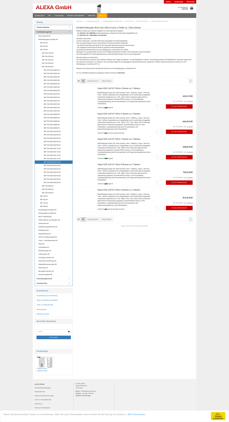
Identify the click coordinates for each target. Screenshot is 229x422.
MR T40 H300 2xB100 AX (52, 131)
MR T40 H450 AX (47, 193)
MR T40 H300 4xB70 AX (52, 101)
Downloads (39, 15)
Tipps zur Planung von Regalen (47, 300)
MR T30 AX (44, 46)
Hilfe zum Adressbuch (42, 408)
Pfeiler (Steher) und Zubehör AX (49, 220)
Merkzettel (190, 2)
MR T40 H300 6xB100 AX (52, 145)
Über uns (91, 15)
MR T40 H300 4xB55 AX (52, 77)
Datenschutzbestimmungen (44, 396)
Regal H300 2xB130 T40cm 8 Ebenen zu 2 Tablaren (119, 164)
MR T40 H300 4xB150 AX (52, 182)
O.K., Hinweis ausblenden (218, 416)
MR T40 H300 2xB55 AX (52, 70)
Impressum (38, 404)
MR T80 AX (44, 206)
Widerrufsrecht (40, 392)
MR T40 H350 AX (47, 186)
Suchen (168, 2)
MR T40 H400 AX (47, 189)
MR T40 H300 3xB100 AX (52, 135)
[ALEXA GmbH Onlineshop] (60, 8)
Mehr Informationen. (137, 414)
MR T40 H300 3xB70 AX (52, 97)
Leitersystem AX (44, 254)
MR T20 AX (44, 43)
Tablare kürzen (42, 371)
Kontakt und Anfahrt (75, 15)
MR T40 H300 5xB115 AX (52, 159)
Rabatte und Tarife (42, 314)
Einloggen (53, 337)
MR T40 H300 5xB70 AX (52, 104)
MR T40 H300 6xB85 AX (52, 128)
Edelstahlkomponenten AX (47, 264)
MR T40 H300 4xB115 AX (52, 155)
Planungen (59, 15)
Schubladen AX (43, 247)
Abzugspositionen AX (46, 271)
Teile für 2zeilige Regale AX (47, 237)
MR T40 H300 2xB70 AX (52, 94)
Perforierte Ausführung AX (47, 261)
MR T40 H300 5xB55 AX (52, 80)
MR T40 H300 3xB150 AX (52, 179)
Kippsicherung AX (44, 234)
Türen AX (41, 244)
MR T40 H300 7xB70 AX (52, 111)
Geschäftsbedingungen (43, 388)
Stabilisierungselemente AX (47, 227)
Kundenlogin (178, 2)
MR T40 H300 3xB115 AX (52, 152)
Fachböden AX (43, 223)
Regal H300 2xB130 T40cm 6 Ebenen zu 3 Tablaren (119, 114)
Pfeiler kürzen (42, 368)
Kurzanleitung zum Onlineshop (46, 295)
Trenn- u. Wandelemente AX (47, 240)
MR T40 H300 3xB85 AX (52, 118)
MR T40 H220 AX (47, 60)
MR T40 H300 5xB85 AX (52, 125)
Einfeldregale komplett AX (47, 210)
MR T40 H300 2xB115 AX (52, 148)
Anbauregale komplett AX (47, 213)
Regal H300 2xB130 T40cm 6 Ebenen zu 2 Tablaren (119, 88)
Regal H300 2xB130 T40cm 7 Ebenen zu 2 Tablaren (119, 139)
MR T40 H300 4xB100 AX (52, 138)
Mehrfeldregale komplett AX (48, 39)
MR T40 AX (44, 49)
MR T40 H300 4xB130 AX (52, 169)
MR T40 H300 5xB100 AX (52, 141)
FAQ (49, 15)
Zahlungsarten (41, 309)
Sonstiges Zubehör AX (46, 257)
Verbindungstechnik (44, 279)
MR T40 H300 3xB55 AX (52, 73)
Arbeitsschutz (42, 283)
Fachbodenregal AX (44, 32)
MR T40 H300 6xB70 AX (52, 107)
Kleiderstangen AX (44, 251)
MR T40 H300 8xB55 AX (52, 90)
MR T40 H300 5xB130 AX (52, 172)
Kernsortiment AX (44, 36)
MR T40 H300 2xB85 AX (52, 114)
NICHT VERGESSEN (45, 217)
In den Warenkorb (179, 106)
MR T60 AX (44, 199)
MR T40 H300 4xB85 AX (52, 121)
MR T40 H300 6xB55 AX (52, 84)
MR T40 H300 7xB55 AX (52, 87)
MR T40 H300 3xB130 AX (52, 165)
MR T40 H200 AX (47, 56)
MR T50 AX (44, 196)
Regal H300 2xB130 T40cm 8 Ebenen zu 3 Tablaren (119, 190)
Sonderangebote (43, 27)
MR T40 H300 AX (47, 67)
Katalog (102, 15)
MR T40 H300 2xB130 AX (52, 162)
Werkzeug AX (43, 268)
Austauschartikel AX (45, 274)
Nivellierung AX (43, 230)
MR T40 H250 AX (47, 63)
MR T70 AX (44, 203)
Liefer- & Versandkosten (44, 305)
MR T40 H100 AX (47, 53)
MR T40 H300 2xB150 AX (52, 176)
